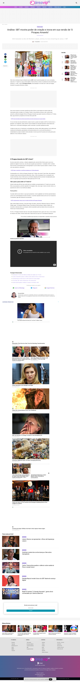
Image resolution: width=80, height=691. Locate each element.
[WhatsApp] (5, 59)
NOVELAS (27, 639)
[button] (69, 3)
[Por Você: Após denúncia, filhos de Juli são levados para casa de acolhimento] (25, 628)
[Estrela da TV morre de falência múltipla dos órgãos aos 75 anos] (71, 628)
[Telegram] (5, 62)
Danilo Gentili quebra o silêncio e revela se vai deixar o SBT (26, 282)
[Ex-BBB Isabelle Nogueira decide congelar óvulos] (40, 628)
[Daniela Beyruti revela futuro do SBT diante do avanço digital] (10, 580)
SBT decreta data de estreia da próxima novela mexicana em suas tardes (28, 118)
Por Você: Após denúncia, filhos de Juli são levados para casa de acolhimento (24, 634)
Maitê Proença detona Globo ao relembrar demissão (54, 634)
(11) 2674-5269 (40, 676)
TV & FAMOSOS (13, 639)
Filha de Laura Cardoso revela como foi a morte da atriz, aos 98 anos (73, 56)
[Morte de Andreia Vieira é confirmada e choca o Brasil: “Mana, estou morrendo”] (67, 68)
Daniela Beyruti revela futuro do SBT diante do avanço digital (26, 278)
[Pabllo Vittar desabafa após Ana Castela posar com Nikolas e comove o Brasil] (67, 80)
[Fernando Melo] (33, 41)
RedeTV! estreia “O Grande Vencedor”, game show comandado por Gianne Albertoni (37, 592)
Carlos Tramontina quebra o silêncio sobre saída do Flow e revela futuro (28, 276)
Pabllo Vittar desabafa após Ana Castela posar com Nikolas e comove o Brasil (73, 79)
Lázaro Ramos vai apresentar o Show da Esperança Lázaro (8, 634)
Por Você (19, 631)
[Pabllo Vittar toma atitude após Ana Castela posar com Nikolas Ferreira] (67, 74)
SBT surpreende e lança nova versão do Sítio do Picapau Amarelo (26, 200)
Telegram (35, 288)
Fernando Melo (37, 41)
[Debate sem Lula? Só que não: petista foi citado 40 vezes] (67, 63)
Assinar (30, 610)
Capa (3, 24)
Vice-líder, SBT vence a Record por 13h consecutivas (24, 280)
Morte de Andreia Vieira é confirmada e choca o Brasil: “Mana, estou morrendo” (73, 67)
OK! (50, 679)
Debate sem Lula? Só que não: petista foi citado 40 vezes (73, 62)
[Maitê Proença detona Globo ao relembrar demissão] (55, 628)
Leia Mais (46, 679)
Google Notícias (50, 288)
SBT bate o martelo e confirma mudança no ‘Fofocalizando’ (25, 170)
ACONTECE (43, 639)
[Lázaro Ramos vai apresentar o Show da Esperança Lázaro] (10, 541)
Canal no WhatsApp (19, 288)
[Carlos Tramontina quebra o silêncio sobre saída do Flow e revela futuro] (10, 567)
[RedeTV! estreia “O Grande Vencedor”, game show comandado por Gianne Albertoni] (10, 593)
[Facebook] (5, 54)
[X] (5, 57)
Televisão (5, 24)
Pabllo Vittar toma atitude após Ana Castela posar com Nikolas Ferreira (73, 73)
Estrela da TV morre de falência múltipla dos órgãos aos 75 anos (27, 274)
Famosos (34, 631)
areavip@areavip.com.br (40, 674)
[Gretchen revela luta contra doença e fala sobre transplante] (10, 554)
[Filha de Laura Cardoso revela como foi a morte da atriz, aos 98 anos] (67, 58)
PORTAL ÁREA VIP (59, 639)
